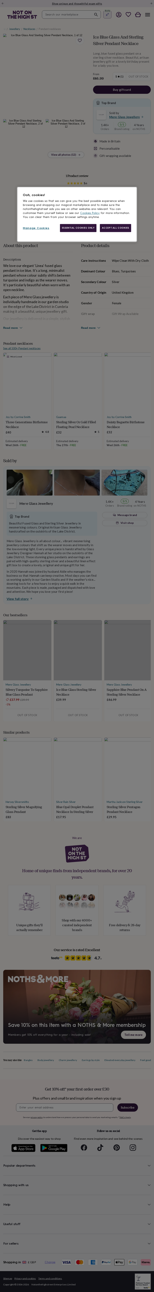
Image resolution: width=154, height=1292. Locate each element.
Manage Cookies (36, 228)
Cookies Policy (90, 213)
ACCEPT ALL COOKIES (115, 227)
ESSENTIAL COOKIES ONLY (78, 227)
